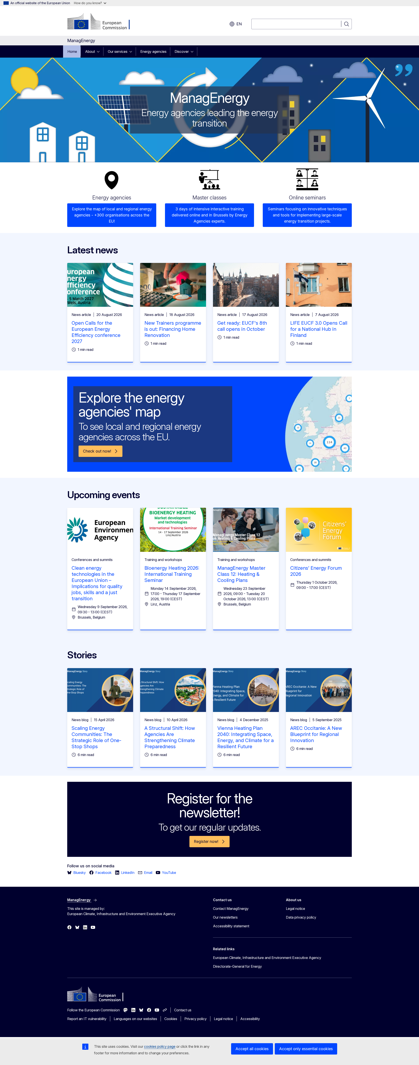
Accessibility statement (231, 926)
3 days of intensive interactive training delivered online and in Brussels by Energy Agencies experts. (209, 215)
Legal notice (295, 908)
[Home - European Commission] (102, 22)
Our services (117, 51)
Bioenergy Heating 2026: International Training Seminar (171, 574)
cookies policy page (159, 1046)
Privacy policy (195, 1019)
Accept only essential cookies (306, 1048)
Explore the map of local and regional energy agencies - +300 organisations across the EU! (112, 215)
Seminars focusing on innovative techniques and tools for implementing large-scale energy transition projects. (307, 215)
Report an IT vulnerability (86, 1019)
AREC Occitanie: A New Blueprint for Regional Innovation (316, 734)
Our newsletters (225, 917)
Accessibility (250, 1019)
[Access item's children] (99, 51)
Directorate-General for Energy (237, 966)
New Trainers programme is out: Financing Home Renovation (172, 329)
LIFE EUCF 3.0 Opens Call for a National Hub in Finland (318, 329)
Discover (182, 51)
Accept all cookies (252, 1048)
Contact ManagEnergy (231, 908)
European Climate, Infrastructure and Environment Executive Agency (267, 957)
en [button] (239, 24)
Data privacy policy (301, 917)
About (90, 51)
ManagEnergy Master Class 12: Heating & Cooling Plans (241, 574)
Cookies (170, 1019)
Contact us (182, 1010)
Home (72, 51)
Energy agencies (153, 51)
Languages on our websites (135, 1019)
